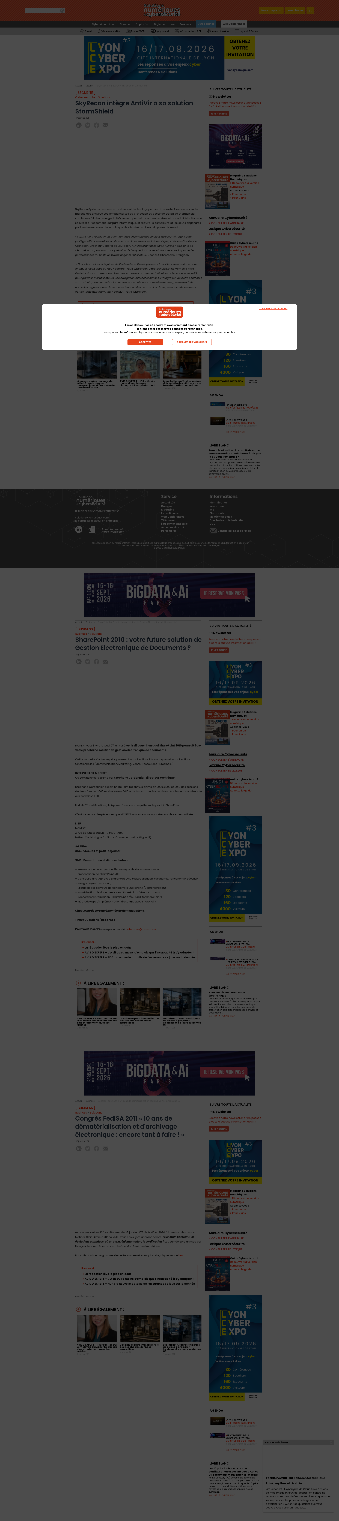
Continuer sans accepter (273, 308)
